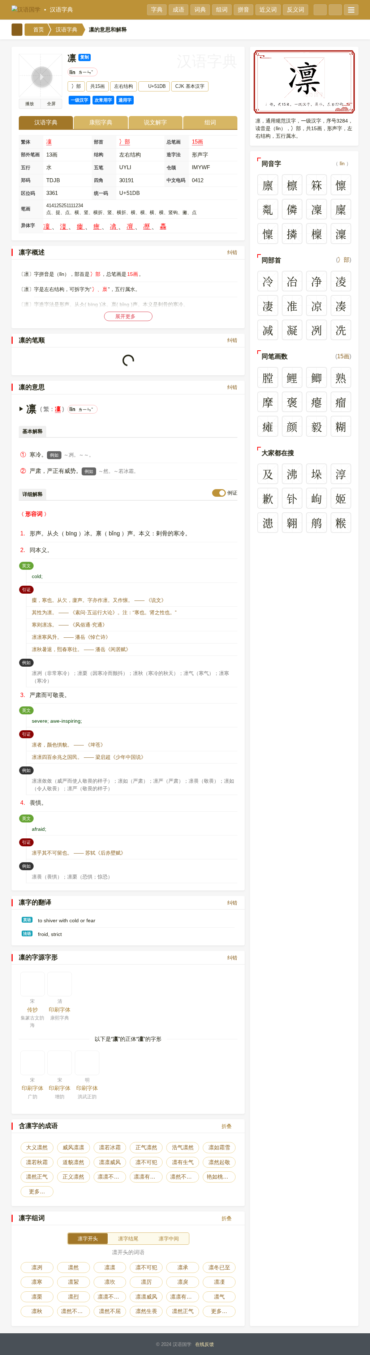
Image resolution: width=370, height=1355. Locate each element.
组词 (222, 10)
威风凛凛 (73, 1147)
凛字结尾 (128, 1238)
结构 (98, 154)
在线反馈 (204, 1344)
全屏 (51, 103)
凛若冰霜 (110, 1147)
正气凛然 (146, 1147)
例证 (232, 493)
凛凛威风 (110, 1162)
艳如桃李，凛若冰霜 (221, 1177)
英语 (27, 920)
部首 (98, 142)
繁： (49, 409)
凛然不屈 (110, 1311)
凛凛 (109, 1267)
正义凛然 (73, 1177)
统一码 (101, 193)
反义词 (295, 10)
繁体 (25, 142)
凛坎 (109, 1282)
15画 (197, 141)
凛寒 (36, 1282)
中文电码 (176, 180)
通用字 (125, 100)
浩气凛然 (183, 1147)
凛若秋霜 (37, 1162)
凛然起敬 (219, 1162)
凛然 (73, 1267)
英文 (28, 565)
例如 (54, 455)
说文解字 (155, 122)
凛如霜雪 (219, 1147)
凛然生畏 (146, 1311)
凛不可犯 (146, 1162)
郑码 (25, 180)
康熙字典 (100, 122)
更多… (37, 1191)
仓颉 (171, 167)
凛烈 (73, 1297)
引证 (28, 589)
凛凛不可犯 (111, 1177)
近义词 (268, 10)
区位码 (28, 193)
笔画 (25, 208)
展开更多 (126, 316)
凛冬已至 (219, 1267)
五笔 (98, 167)
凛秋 (36, 1311)
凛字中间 (169, 1238)
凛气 (219, 1297)
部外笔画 (30, 154)
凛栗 (36, 1297)
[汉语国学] (26, 9)
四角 (98, 180)
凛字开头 (88, 1238)
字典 (157, 10)
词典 (200, 10)
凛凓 (219, 1282)
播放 (29, 103)
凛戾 (182, 1282)
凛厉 (146, 1282)
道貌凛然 (73, 1162)
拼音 (243, 10)
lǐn (342, 163)
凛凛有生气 (147, 1177)
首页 (38, 30)
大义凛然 (37, 1147)
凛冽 (36, 1267)
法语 (27, 933)
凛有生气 (183, 1162)
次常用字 (103, 100)
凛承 (182, 1267)
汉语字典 (61, 10)
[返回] (17, 29)
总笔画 (174, 142)
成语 (178, 10)
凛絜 (73, 1282)
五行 (25, 167)
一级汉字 (79, 100)
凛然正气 (37, 1177)
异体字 (28, 225)
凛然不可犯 (183, 1177)
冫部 (124, 141)
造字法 (174, 154)
